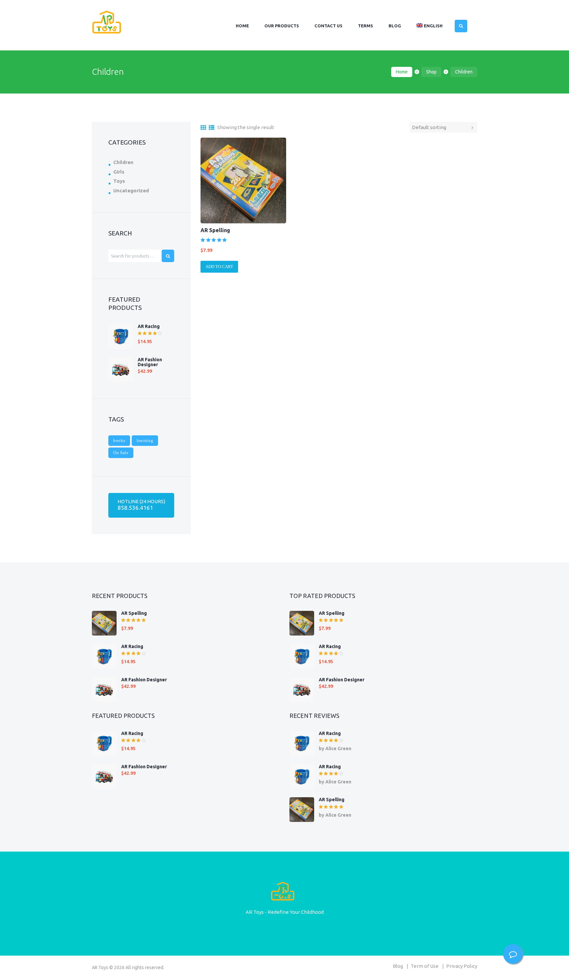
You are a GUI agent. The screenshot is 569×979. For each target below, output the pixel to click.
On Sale (121, 452)
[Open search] (461, 26)
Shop (431, 71)
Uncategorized (131, 190)
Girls (118, 172)
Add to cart (219, 266)
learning (145, 440)
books (119, 440)
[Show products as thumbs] (203, 127)
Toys (119, 181)
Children (123, 162)
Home (402, 71)
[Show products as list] (211, 127)
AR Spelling (215, 230)
